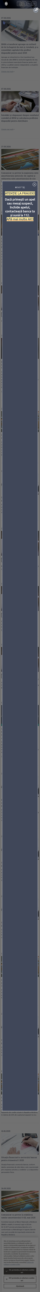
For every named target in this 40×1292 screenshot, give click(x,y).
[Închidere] (34, 184)
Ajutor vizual (35, 10)
